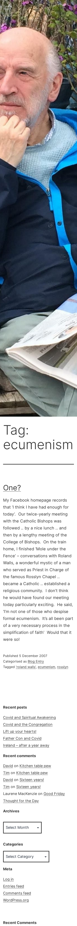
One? (12, 487)
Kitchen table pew (35, 766)
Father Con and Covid (22, 738)
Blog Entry (36, 661)
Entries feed (13, 886)
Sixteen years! (32, 780)
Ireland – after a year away (26, 745)
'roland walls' (26, 667)
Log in (8, 879)
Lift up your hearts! (19, 731)
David (8, 766)
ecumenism (46, 667)
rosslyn (62, 667)
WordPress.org (16, 900)
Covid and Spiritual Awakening (29, 717)
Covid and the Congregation (28, 724)
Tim (6, 773)
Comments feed (17, 893)
